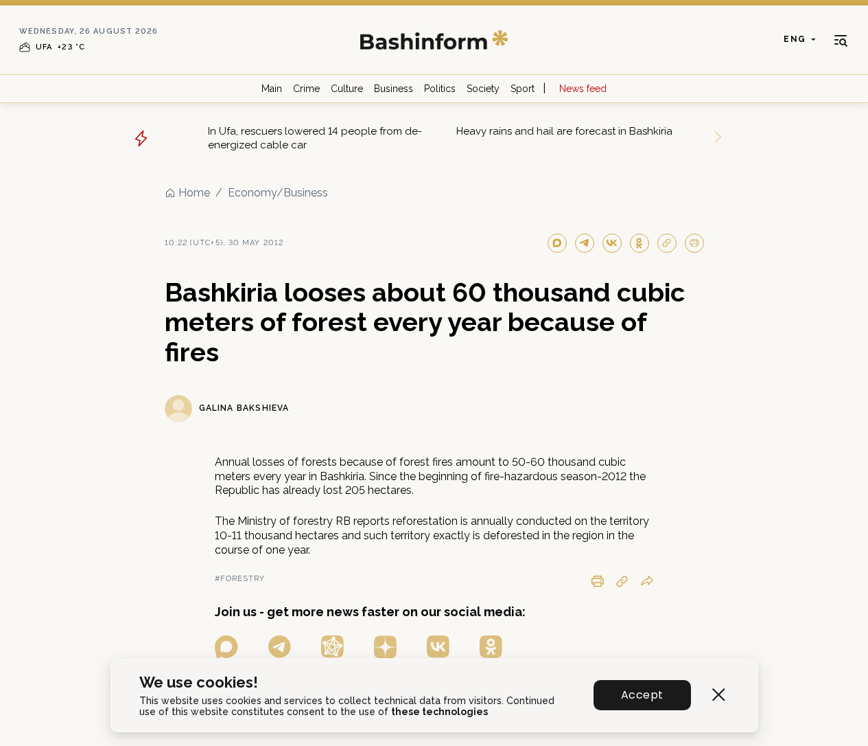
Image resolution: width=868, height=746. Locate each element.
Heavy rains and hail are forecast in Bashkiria (564, 131)
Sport (523, 88)
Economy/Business (278, 192)
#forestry (240, 578)
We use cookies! (198, 682)
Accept (642, 695)
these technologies (439, 711)
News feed (583, 88)
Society (483, 88)
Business (393, 88)
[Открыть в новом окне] (226, 646)
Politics (440, 88)
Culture (347, 88)
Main (271, 88)
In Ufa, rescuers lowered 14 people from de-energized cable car (315, 138)
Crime (306, 88)
